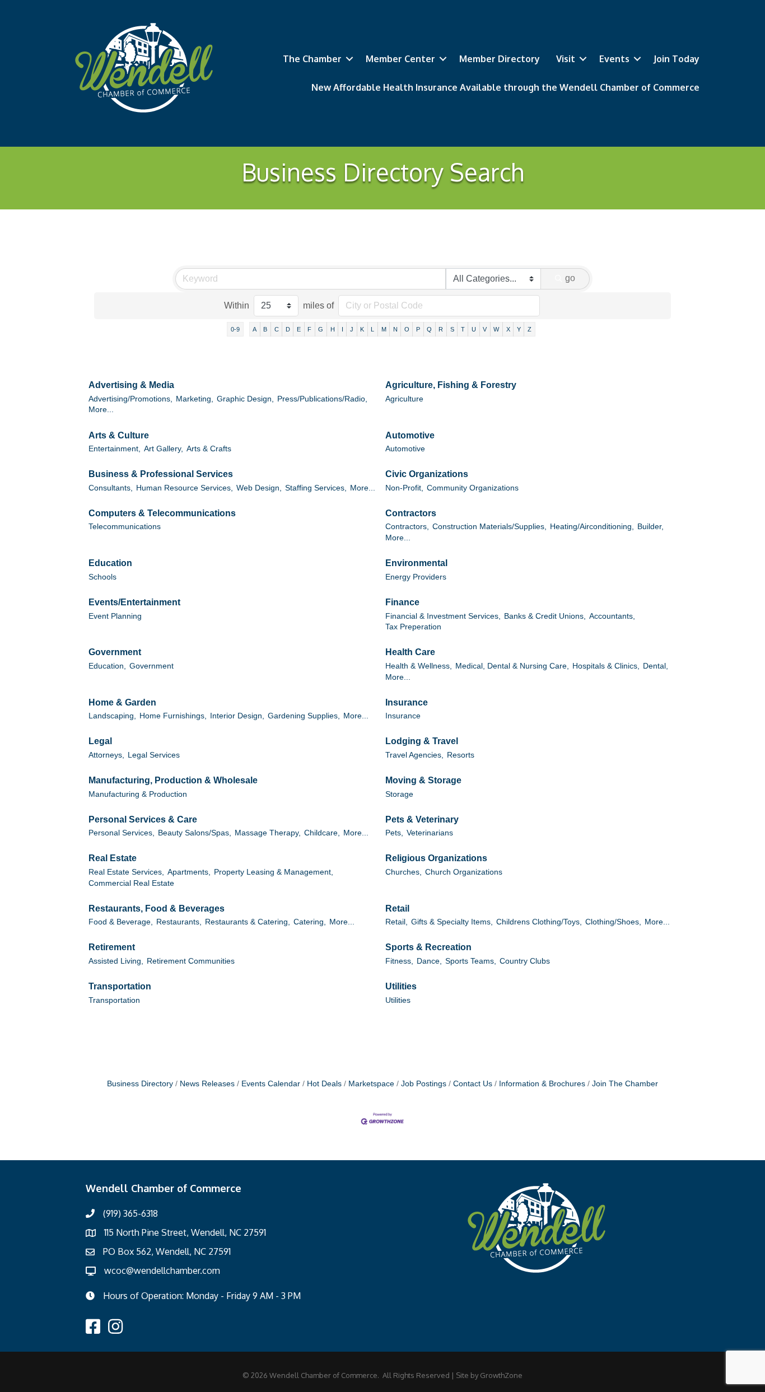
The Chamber (312, 58)
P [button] (418, 329)
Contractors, (407, 526)
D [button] (288, 329)
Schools (102, 577)
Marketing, (194, 399)
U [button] (474, 329)
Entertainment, (114, 449)
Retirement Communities (191, 961)
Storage (399, 794)
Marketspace (371, 1084)
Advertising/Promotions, (130, 399)
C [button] (276, 329)
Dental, (655, 666)
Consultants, (110, 488)
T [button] (463, 329)
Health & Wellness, (418, 666)
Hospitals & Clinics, (606, 666)
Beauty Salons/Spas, (194, 833)
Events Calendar (270, 1084)
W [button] (496, 329)
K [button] (362, 329)
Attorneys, (106, 755)
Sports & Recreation (428, 947)
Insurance (406, 702)
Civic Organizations (426, 474)
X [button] (508, 329)
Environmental (416, 563)
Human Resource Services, (184, 488)
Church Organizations (463, 872)
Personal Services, (121, 833)
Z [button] (529, 329)
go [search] (570, 278)
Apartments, (189, 872)
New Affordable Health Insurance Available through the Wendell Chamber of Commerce (505, 87)
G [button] (320, 329)
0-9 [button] (235, 329)
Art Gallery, (163, 449)
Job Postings (423, 1084)
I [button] (342, 329)
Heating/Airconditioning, (592, 526)
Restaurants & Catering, (247, 922)
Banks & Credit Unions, (545, 616)
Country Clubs (525, 961)
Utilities (401, 986)
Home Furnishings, (173, 716)
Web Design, (259, 488)
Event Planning (115, 616)
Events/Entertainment (134, 602)
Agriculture (404, 399)
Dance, (429, 961)
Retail (397, 908)
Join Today (676, 58)
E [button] (299, 329)
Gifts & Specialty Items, (452, 922)
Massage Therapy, (268, 833)
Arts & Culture (118, 435)
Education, (107, 666)
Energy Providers (415, 577)
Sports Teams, (470, 961)
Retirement (111, 947)
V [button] (485, 329)
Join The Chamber (625, 1084)
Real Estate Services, (126, 872)
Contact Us (472, 1084)
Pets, (394, 833)
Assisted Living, (115, 961)
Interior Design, (237, 716)
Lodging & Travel (421, 741)
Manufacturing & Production (137, 794)
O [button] (406, 329)
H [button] (332, 329)
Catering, (309, 922)
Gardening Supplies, (304, 716)
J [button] (351, 329)
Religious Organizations (436, 858)
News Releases (207, 1084)
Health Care (410, 652)
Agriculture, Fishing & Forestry (450, 385)
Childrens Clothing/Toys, (539, 922)
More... (101, 409)
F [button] (309, 329)
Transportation (119, 986)
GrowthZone (501, 1375)
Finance (402, 602)
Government (114, 652)
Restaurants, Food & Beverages (156, 908)
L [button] (372, 329)
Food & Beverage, (120, 922)
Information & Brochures (542, 1084)
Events (614, 58)
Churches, (403, 872)
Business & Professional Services (160, 474)
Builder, (650, 526)
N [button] (395, 329)
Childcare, (322, 833)
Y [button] (519, 329)
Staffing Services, (316, 488)
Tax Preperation (413, 627)
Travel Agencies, (414, 755)
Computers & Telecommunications (162, 513)
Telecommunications (124, 526)
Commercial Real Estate (131, 883)
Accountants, (612, 616)
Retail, (396, 922)
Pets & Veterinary (422, 819)
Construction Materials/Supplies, (489, 526)
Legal (100, 741)
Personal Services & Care (142, 819)
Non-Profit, (404, 488)
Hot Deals (324, 1084)
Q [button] (429, 329)
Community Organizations (473, 488)
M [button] (383, 329)
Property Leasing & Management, (273, 872)
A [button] (254, 329)
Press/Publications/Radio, (322, 399)
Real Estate (112, 858)
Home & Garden (122, 702)
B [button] (265, 329)
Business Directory (140, 1084)
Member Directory (499, 58)
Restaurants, (179, 922)
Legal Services (154, 755)
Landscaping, (112, 716)
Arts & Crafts (208, 449)
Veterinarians (430, 833)
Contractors (410, 513)
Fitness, (399, 961)
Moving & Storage (423, 780)
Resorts (460, 755)
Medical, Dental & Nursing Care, (512, 666)
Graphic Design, (245, 399)
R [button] (441, 329)
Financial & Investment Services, (443, 616)
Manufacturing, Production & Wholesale (173, 780)
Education (110, 563)
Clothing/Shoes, (613, 922)
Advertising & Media (131, 385)
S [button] (452, 329)
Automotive (410, 435)
